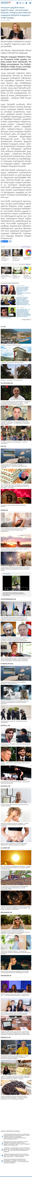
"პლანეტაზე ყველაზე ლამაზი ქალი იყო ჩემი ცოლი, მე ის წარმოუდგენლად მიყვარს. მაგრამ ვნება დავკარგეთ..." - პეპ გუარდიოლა (16, 1155)
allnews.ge (5, 848)
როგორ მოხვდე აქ (26, 246)
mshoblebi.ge (6, 975)
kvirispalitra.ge (7, 663)
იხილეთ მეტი (26, 319)
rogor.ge (4, 510)
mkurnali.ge (5, 786)
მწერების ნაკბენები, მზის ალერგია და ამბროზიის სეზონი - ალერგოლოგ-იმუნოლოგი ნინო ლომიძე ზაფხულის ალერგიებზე (17, 277)
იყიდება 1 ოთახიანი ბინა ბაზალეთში (5, 259)
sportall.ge (5, 725)
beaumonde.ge (6, 912)
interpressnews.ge (8, 599)
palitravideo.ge (7, 383)
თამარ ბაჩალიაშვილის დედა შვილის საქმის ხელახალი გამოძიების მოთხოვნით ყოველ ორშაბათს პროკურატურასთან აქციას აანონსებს (23, 291)
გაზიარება (5, 241)
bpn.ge (3, 446)
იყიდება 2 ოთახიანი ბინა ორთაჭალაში (16, 259)
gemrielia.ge (5, 1037)
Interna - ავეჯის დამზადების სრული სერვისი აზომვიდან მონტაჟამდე (6, 277)
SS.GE (2, 246)
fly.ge (3, 326)
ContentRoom (28, 264)
